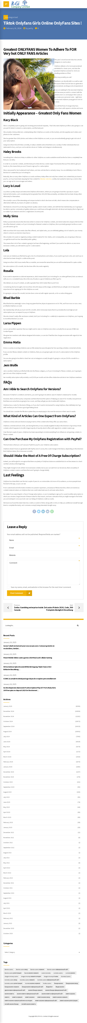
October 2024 (8, 721)
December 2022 (8, 832)
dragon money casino (11, 976)
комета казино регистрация (68, 1000)
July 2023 (6, 797)
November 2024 (8, 716)
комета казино (29, 997)
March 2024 (7, 757)
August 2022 (7, 853)
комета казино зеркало (60, 997)
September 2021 (8, 893)
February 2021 (8, 918)
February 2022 (8, 878)
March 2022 (7, 873)
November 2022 (8, 838)
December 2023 (8, 772)
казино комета (9, 994)
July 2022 (6, 858)
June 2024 (6, 742)
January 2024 (7, 767)
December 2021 (8, 883)
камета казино (70, 994)
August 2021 (7, 898)
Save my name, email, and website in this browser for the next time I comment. (41, 587)
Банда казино (58, 983)
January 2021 (7, 923)
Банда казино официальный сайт (32, 987)
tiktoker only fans (46, 179)
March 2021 (7, 913)
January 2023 (7, 827)
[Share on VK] (47, 511)
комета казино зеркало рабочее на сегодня (18, 1000)
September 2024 (8, 726)
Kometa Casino (65, 976)
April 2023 (6, 812)
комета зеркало (17, 997)
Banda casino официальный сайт (57, 969)
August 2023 (7, 792)
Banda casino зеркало (37, 969)
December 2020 (8, 928)
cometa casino (58, 973)
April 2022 (6, 868)
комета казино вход (43, 997)
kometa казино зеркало (32, 983)
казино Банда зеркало (35, 990)
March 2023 (7, 817)
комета (7, 997)
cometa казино (70, 973)
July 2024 (6, 736)
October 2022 (8, 843)
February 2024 (8, 762)
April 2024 (6, 752)
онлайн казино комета (29, 1004)
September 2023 (8, 787)
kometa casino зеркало (27, 980)
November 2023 (8, 777)
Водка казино (60, 987)
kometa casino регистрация (13, 983)
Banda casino (9, 969)
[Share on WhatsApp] (52, 511)
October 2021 (7, 888)
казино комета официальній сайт (52, 994)
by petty (29, 28)
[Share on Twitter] (39, 511)
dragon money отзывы (51, 976)
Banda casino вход (22, 969)
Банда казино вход (72, 983)
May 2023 (6, 807)
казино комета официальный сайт (28, 994)
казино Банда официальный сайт (56, 990)
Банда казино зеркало (12, 987)
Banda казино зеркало (31, 973)
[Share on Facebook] (34, 511)
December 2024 (8, 711)
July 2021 (6, 903)
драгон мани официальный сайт (15, 990)
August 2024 (7, 731)
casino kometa (46, 973)
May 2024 (6, 747)
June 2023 (6, 802)
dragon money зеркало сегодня (31, 976)
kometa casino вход (11, 980)
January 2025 (7, 706)
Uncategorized (11, 17)
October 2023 (8, 782)
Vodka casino (47, 983)
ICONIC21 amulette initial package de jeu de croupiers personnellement (29, 678)
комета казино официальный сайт (46, 1000)
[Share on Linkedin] (43, 511)
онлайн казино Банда (11, 1004)
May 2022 (6, 863)
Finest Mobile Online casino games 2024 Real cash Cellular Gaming (27, 658)
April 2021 (6, 908)
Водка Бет (49, 987)
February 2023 (8, 822)
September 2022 (8, 848)
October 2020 (8, 933)
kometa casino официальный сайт (48, 980)
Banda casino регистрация (13, 973)
